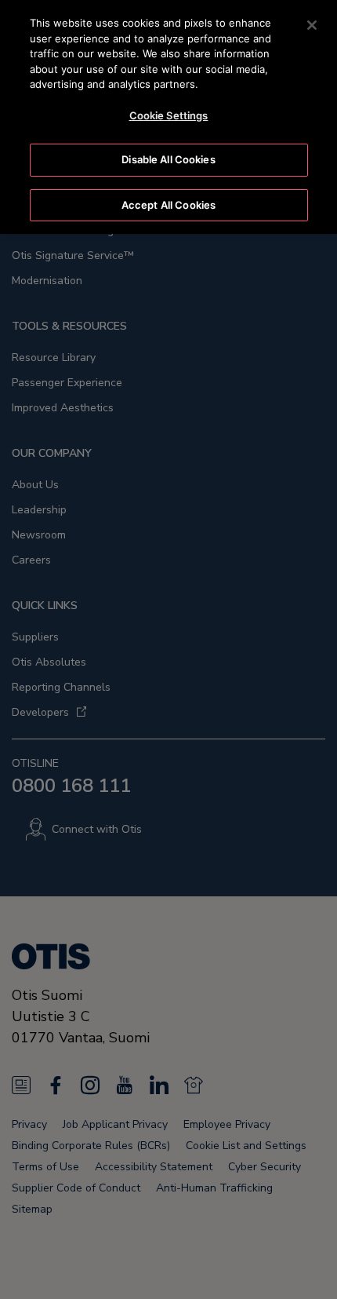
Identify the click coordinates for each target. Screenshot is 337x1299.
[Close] (312, 25)
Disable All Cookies (168, 159)
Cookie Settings (168, 115)
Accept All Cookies (168, 205)
